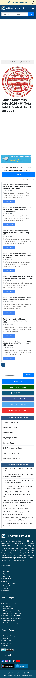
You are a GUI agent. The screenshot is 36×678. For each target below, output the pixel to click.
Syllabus (6, 645)
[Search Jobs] (31, 14)
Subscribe (18, 381)
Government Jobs (10, 422)
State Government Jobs (11, 611)
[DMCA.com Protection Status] (8, 649)
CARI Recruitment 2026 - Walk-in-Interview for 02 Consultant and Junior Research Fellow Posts (18, 494)
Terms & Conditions (10, 583)
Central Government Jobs (12, 613)
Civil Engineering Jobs (12, 448)
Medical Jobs (8, 433)
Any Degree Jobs (10, 438)
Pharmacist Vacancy (11, 458)
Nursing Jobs (8, 443)
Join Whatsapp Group (19, 387)
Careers (6, 581)
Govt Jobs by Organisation (12, 618)
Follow (18, 174)
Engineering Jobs (10, 427)
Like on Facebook (18, 399)
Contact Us (7, 579)
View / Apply (9, 201)
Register (6, 571)
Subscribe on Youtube (18, 410)
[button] (33, 2)
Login (5, 574)
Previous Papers (9, 636)
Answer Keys (7, 643)
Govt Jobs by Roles (10, 620)
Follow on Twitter (19, 404)
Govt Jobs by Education (11, 616)
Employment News (9, 606)
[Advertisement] (18, 39)
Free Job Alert (8, 609)
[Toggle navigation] (32, 7)
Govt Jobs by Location (11, 623)
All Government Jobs (14, 8)
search (29, 374)
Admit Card (7, 641)
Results (6, 638)
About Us (6, 576)
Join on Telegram (19, 2)
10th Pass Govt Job (11, 453)
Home (4, 62)
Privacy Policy (8, 586)
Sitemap (6, 588)
